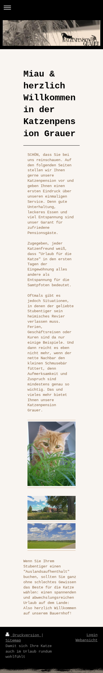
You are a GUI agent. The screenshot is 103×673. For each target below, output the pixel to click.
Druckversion (25, 635)
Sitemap (13, 640)
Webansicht (87, 640)
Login (92, 635)
